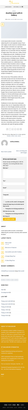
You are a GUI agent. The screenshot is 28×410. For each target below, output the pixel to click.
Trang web (6, 194)
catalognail (20, 19)
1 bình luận (8, 244)
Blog (15, 407)
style (16, 136)
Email (5, 187)
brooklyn (9, 136)
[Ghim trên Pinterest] (18, 129)
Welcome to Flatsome (11, 247)
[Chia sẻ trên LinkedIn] (20, 129)
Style (14, 11)
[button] (18, 6)
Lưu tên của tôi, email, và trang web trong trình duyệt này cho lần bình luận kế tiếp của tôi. (13, 204)
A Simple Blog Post (10, 256)
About (4, 407)
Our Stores (10, 407)
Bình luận (5, 168)
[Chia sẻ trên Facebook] (10, 129)
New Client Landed (6, 151)
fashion (12, 136)
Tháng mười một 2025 (7, 301)
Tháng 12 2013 (5, 312)
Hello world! (8, 242)
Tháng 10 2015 (5, 307)
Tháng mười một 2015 (7, 304)
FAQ (24, 407)
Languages (8, 6)
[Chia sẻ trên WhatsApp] (7, 129)
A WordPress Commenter (8, 271)
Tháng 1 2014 (5, 309)
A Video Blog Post (10, 260)
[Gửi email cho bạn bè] (15, 129)
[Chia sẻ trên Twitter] (12, 129)
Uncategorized (5, 292)
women (19, 136)
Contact (20, 407)
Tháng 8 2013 (5, 315)
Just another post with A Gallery (13, 252)
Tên (4, 181)
